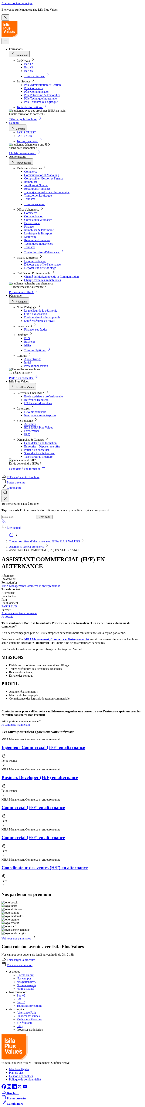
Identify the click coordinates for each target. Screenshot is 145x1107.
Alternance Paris (26, 1012)
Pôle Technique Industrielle (40, 98)
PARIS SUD (9, 606)
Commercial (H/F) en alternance (33, 807)
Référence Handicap (36, 399)
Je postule (7, 616)
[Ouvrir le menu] (5, 41)
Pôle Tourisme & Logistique (41, 101)
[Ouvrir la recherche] (5, 493)
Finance (29, 226)
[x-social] (20, 1087)
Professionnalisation (36, 365)
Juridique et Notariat (36, 185)
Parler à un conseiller (36, 449)
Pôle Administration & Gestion (42, 84)
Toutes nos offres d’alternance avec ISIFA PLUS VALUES (45, 541)
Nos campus (24, 978)
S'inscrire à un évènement (39, 453)
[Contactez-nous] (4, 522)
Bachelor (29, 341)
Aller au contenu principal (17, 3)
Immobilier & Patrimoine (39, 230)
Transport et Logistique (38, 195)
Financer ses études (35, 329)
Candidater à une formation (40, 443)
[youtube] (25, 1087)
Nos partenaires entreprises (40, 415)
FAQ (27, 434)
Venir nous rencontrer (19, 965)
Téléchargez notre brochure (23, 477)
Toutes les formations (29, 1005)
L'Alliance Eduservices (38, 403)
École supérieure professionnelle (43, 396)
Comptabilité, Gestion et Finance (43, 178)
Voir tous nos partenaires (16, 938)
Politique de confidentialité (25, 1079)
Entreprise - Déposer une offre (42, 446)
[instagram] (9, 1087)
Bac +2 (28, 64)
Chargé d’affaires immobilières (42, 280)
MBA (27, 345)
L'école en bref (25, 975)
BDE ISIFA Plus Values (38, 427)
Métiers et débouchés (29, 1019)
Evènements (31, 430)
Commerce (30, 171)
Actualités (30, 424)
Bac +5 (28, 70)
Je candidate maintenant (16, 724)
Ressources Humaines (37, 188)
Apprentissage (32, 359)
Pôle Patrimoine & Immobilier (42, 95)
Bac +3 (28, 67)
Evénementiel (32, 223)
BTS (27, 338)
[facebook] (4, 1087)
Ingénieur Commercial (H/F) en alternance (43, 747)
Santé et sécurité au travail (39, 320)
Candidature (14, 487)
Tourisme (29, 199)
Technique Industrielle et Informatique (46, 192)
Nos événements (26, 985)
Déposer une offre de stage (40, 268)
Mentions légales (19, 1069)
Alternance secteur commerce (27, 546)
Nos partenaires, (26, 981)
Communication (33, 216)
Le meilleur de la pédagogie (40, 310)
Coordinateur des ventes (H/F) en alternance (45, 867)
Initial (27, 362)
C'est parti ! (45, 517)
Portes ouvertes (16, 482)
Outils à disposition (35, 314)
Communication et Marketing (41, 175)
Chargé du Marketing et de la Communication (51, 276)
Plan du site (16, 1072)
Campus (14, 122)
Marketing (30, 236)
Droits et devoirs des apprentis (42, 317)
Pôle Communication (36, 91)
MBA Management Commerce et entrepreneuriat (31, 586)
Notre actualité (25, 988)
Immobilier (30, 181)
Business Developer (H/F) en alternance (40, 777)
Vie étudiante (24, 1022)
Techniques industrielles (38, 243)
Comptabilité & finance (38, 219)
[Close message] (5, 17)
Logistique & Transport (38, 233)
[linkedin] (14, 1087)
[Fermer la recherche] (5, 499)
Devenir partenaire (35, 261)
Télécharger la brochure (38, 456)
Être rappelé (14, 527)
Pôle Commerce (33, 88)
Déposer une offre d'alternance (42, 264)
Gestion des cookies (21, 1076)
